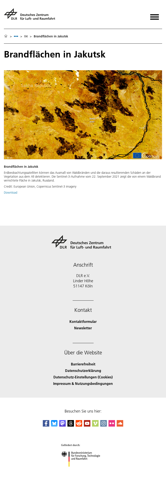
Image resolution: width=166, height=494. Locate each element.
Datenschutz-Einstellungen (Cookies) (83, 377)
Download (10, 192)
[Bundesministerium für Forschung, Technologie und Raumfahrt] (83, 471)
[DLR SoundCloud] (120, 425)
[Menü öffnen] (154, 15)
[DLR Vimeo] (95, 425)
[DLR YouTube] (87, 425)
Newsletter (83, 328)
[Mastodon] (62, 425)
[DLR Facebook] (46, 425)
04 (26, 36)
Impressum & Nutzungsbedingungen (83, 383)
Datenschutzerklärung (83, 370)
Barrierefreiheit (83, 364)
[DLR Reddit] (79, 425)
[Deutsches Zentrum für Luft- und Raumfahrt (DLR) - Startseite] (31, 16)
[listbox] (16, 36)
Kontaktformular (83, 321)
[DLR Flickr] (112, 425)
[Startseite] (6, 36)
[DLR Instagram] (103, 425)
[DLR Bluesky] (54, 425)
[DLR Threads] (70, 425)
